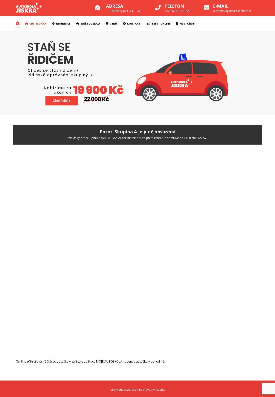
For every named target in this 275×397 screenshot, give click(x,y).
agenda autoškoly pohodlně (144, 361)
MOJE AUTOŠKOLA (109, 361)
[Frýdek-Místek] (29, 8)
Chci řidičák (61, 101)
